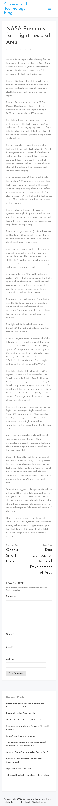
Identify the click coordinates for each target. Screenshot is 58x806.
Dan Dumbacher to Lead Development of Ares (41, 561)
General (39, 50)
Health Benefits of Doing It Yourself (24, 720)
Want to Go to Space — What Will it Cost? (27, 752)
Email (9, 647)
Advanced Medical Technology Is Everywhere (27, 775)
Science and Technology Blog (15, 8)
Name (10, 634)
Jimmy (11, 50)
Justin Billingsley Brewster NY (20, 713)
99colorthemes (39, 802)
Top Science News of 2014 (18, 769)
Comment (11, 596)
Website (10, 660)
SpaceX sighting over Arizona (20, 736)
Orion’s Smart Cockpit (12, 555)
